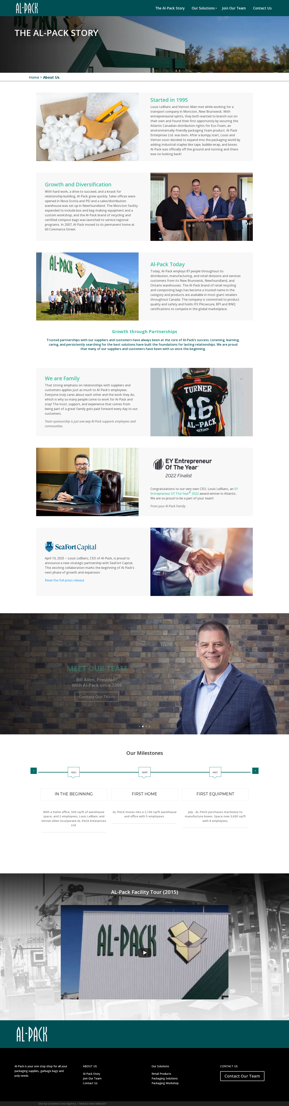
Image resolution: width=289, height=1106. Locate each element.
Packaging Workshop (165, 1083)
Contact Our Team (97, 688)
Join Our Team (234, 8)
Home (34, 77)
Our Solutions (203, 8)
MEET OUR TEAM (97, 660)
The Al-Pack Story (170, 8)
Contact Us (262, 8)
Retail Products (161, 1074)
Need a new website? (93, 1103)
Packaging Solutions (165, 1078)
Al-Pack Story (91, 1074)
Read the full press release (64, 580)
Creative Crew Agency (62, 1103)
